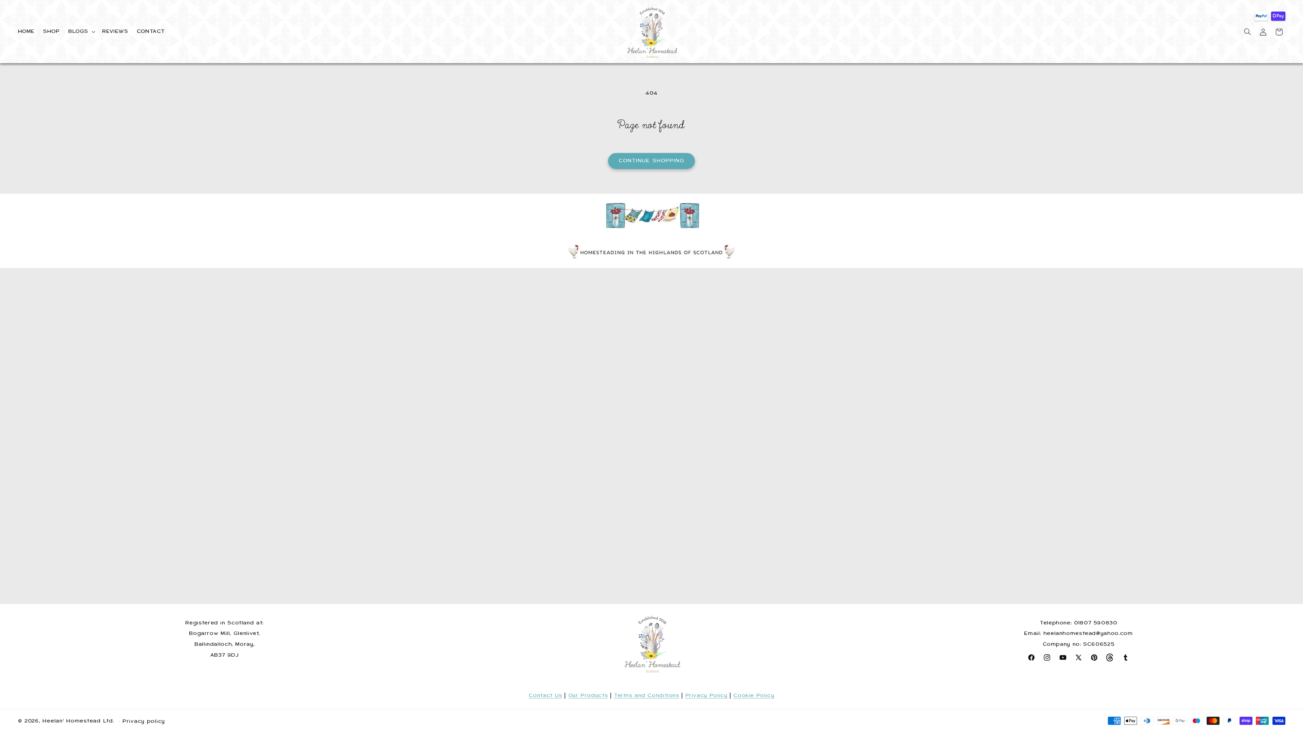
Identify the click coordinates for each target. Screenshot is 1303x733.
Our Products (588, 695)
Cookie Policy (753, 695)
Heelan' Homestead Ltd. (78, 721)
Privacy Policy (706, 695)
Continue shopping (651, 160)
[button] (81, 31)
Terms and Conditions (646, 695)
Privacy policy (143, 721)
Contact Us (545, 695)
